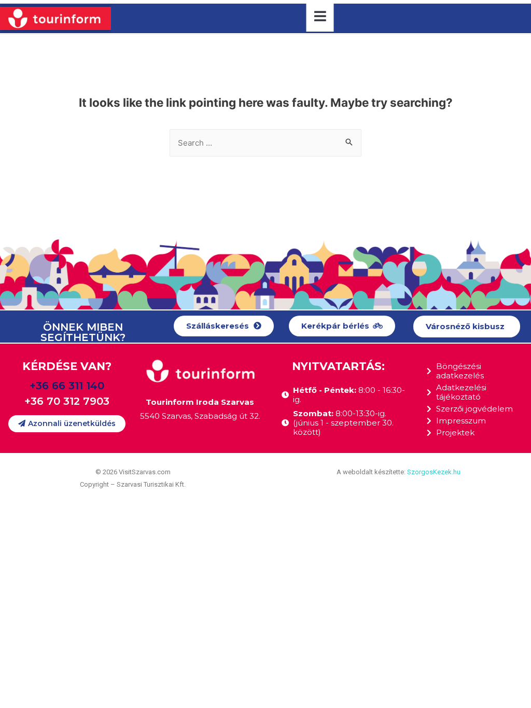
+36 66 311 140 (67, 385)
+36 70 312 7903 (66, 401)
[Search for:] (265, 143)
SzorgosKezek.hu (433, 472)
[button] (224, 326)
